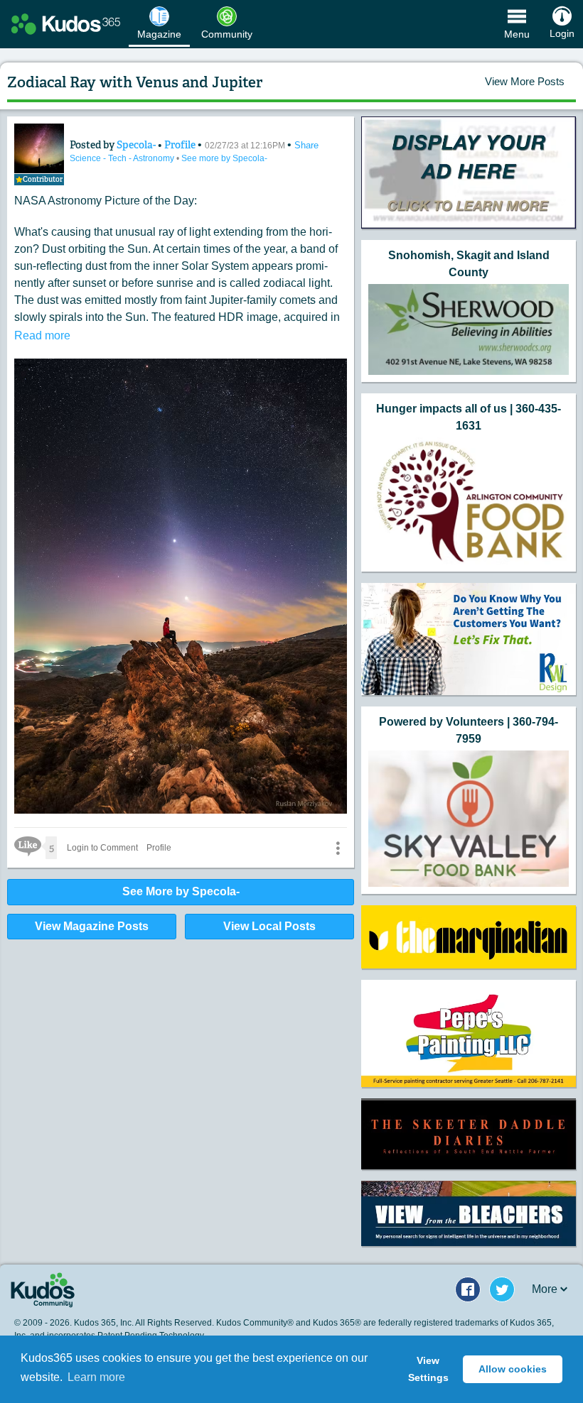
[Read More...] (468, 172)
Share (306, 145)
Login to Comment (102, 848)
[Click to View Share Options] (337, 848)
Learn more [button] (96, 1377)
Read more (42, 335)
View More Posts (525, 81)
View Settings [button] (428, 1369)
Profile (180, 144)
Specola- (137, 144)
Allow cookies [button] (512, 1369)
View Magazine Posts (92, 926)
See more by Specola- (224, 158)
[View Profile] (39, 148)
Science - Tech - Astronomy (123, 158)
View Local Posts (269, 926)
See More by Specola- (181, 891)
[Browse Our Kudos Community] (65, 24)
